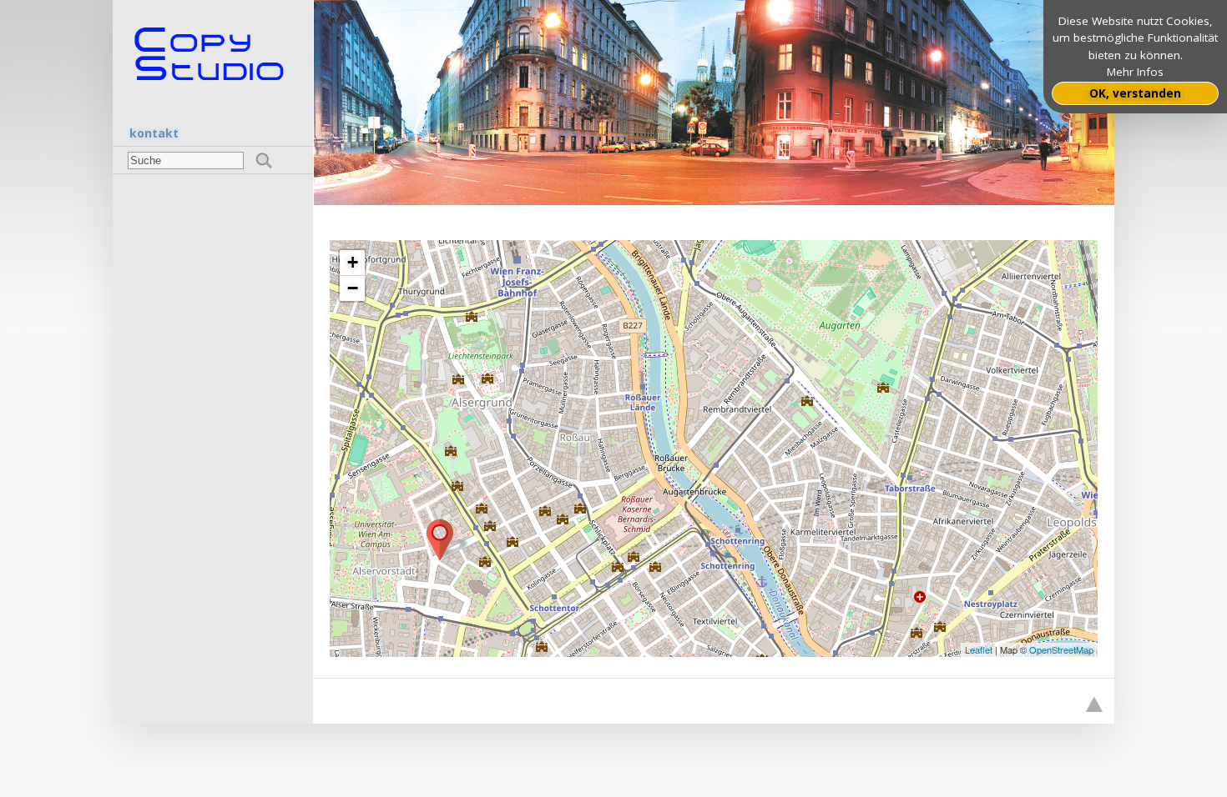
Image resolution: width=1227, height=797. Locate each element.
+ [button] (352, 262)
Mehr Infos (1135, 71)
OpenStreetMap (1061, 649)
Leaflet (978, 649)
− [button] (352, 288)
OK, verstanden (1135, 93)
